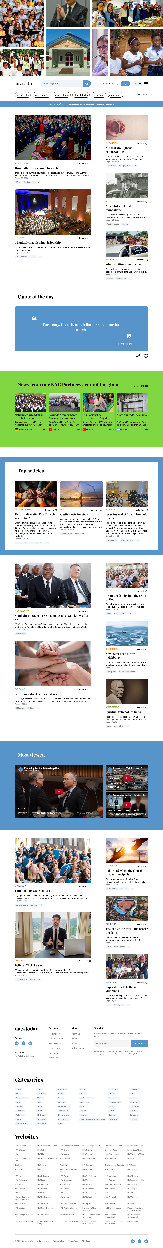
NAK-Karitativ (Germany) (24, 1221)
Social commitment (127, 672)
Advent (111, 1106)
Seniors (39, 1089)
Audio (144, 95)
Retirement (20, 1115)
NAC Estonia (20, 1189)
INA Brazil (18, 1165)
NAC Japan (64, 1176)
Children (31, 708)
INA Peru (40, 1169)
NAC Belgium (42, 1184)
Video (137, 95)
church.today (81, 94)
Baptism (19, 1119)
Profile (82, 1106)
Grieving (82, 1089)
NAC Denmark (132, 1184)
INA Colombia (87, 1165)
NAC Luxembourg (89, 1193)
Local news (41, 1093)
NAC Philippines (21, 1180)
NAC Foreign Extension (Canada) (24, 1216)
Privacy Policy (58, 1241)
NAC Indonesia (43, 1176)
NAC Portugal (110, 1197)
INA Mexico (131, 1165)
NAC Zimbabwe (88, 1158)
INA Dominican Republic (114, 1165)
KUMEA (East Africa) (113, 1208)
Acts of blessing (21, 1124)
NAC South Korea (89, 1176)
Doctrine (124, 889)
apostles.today (41, 94)
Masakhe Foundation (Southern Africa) (135, 1209)
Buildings (133, 1098)
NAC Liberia (19, 1154)
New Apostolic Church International (113, 1223)
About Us (76, 1034)
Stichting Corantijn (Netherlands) (89, 1223)
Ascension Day (63, 1111)
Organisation (113, 1089)
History (125, 224)
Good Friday (20, 1111)
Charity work (111, 166)
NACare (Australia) (67, 1215)
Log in (125, 84)
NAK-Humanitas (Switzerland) (133, 1216)
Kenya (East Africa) (134, 1150)
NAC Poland (87, 1197)
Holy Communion (64, 1119)
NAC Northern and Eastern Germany (22, 1198)
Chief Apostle (29, 182)
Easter (39, 1111)
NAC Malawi (42, 1154)
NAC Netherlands (44, 1197)
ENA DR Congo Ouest (113, 1146)
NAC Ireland (19, 1193)
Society (60, 1098)
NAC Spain (86, 1204)
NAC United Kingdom (45, 1208)
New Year (19, 1106)
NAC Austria (19, 1184)
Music (18, 1102)
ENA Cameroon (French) (69, 1146)
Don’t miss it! (108, 104)
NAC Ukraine (20, 1208)
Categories (105, 84)
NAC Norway (65, 1197)
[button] (85, 163)
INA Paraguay (20, 1169)
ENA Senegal (87, 1154)
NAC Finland (42, 1189)
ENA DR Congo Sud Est (91, 1146)
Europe (33, 257)
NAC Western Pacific (135, 1180)
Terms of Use (73, 1241)
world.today (22, 94)
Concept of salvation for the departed (92, 1119)
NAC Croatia (87, 1184)
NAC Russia (42, 1180)
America (110, 278)
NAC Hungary (132, 1189)
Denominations (22, 905)
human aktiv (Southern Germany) (91, 1209)
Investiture (133, 1111)
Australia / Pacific (22, 1098)
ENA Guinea (87, 1150)
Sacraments (134, 1115)
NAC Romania (132, 1197)
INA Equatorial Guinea (135, 1146)
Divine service (21, 257)
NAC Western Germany (69, 1208)
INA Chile (63, 1165)
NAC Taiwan (87, 1180)
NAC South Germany (68, 1204)
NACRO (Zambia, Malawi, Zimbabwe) (92, 1216)
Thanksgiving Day (115, 1102)
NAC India (18, 1176)
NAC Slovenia (42, 1204)
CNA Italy (41, 1193)
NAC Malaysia (110, 1176)
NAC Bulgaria (65, 1184)
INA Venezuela (110, 1169)
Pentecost (83, 1111)
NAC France (64, 1189)
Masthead (86, 1241)
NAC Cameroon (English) (47, 1146)
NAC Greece (110, 1189)
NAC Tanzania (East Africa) (22, 1160)
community (115, 94)
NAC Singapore (66, 1180)
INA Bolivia (131, 1158)
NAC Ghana (64, 1150)
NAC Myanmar (133, 1176)
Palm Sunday (134, 1106)
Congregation (124, 166)
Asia (81, 1093)
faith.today (99, 94)
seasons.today (61, 94)
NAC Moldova (132, 1193)
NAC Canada (42, 1165)
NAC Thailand (110, 1180)
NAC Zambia (65, 1158)
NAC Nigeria (64, 1154)
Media (32, 979)
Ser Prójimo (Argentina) (69, 1221)
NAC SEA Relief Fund (45, 1215)
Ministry (111, 1111)
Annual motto (21, 634)
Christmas (83, 1115)
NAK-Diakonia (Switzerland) (110, 1216)
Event (39, 1102)
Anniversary (62, 1102)
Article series (78, 1048)
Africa (18, 182)
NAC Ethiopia (20, 1150)
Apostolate (118, 726)
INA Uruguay (87, 1169)
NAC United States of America (68, 1171)
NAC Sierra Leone (112, 1154)
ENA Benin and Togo (23, 1146)
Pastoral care (62, 1089)
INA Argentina (110, 1158)
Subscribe (139, 1043)
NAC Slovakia (20, 1204)
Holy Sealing (41, 1119)
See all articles (141, 386)
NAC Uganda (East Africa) (47, 1158)
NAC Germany (88, 1189)
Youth (60, 1124)
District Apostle (113, 224)
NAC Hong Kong (133, 1169)
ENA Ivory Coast (111, 1150)
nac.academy (74, 104)
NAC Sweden (110, 1204)
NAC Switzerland (134, 1204)
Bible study (79, 534)
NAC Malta (109, 1193)
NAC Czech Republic (113, 1184)
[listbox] (137, 83)
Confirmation (134, 1102)
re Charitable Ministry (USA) (45, 1223)
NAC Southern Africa (135, 1154)
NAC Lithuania (65, 1193)
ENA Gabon (41, 1150)
